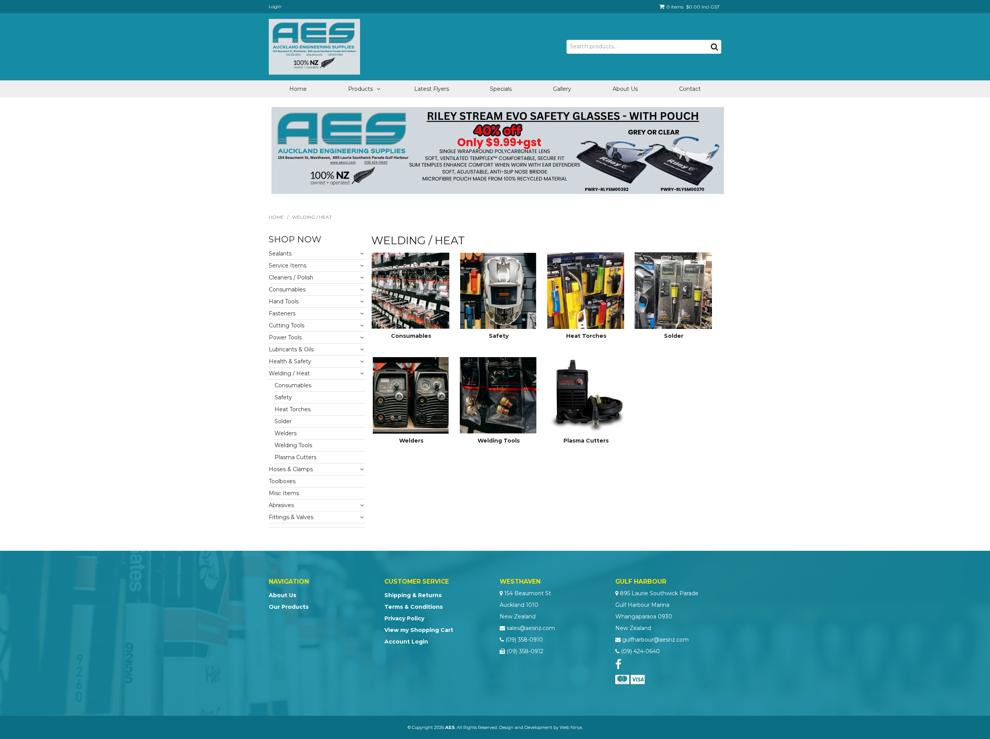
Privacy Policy (404, 618)
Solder (673, 335)
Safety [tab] (283, 397)
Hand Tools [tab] (284, 301)
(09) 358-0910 (524, 639)
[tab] (317, 525)
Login (275, 6)
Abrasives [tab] (281, 505)
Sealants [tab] (280, 253)
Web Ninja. (571, 727)
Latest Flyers (431, 88)
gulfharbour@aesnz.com (655, 639)
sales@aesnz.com (531, 628)
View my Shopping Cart (418, 630)
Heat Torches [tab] (293, 409)
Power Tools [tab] (285, 337)
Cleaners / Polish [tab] (291, 277)
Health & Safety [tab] (290, 361)
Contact (690, 88)
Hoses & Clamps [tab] (291, 469)
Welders (411, 440)
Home (298, 88)
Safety (499, 335)
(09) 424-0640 (640, 651)
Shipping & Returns (413, 595)
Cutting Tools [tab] (286, 325)
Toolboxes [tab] (282, 481)
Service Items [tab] (287, 265)
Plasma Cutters (586, 440)
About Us (625, 88)
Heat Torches (586, 335)
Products (360, 88)
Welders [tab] (286, 433)
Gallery (562, 88)
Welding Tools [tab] (293, 445)
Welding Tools (499, 440)
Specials (501, 88)
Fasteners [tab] (282, 313)
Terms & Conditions (413, 606)
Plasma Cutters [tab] (295, 457)
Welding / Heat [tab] (289, 373)
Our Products (289, 606)
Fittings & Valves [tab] (291, 517)
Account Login (406, 641)
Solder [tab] (283, 421)
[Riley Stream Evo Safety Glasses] (497, 149)
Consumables (411, 335)
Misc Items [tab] (284, 493)
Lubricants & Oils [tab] (291, 349)
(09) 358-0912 (525, 651)
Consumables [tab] (287, 289)
